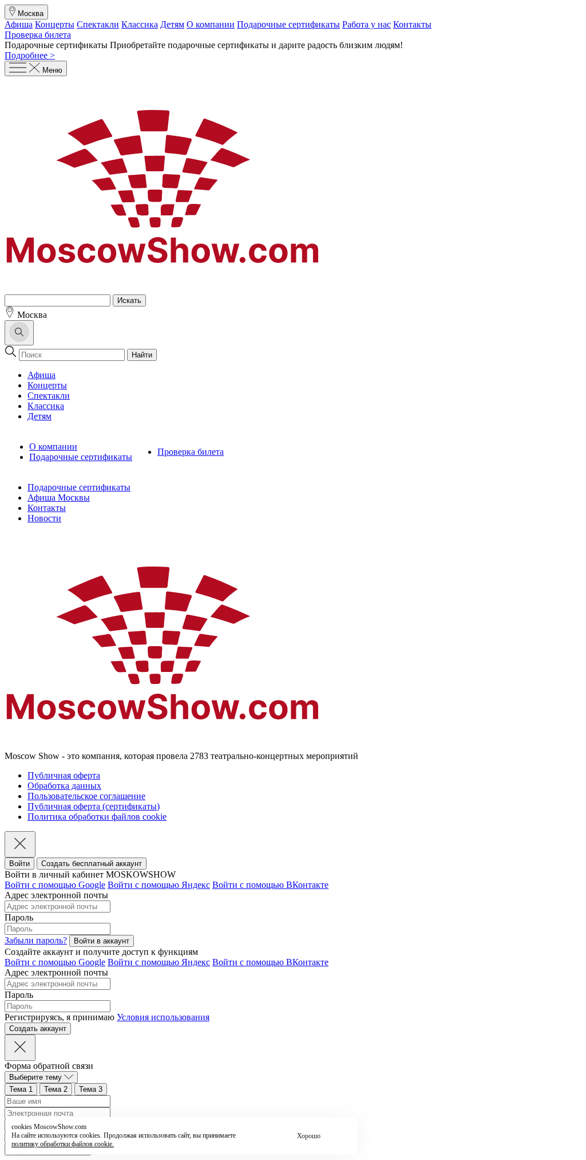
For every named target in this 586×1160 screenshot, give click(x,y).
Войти (19, 863)
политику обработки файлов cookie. (62, 1144)
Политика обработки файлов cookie (97, 816)
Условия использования (163, 1017)
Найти (142, 355)
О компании (211, 24)
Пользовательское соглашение (86, 796)
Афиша (19, 24)
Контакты (412, 24)
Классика (139, 24)
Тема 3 (90, 1089)
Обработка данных (64, 786)
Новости (44, 518)
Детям (172, 24)
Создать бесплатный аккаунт (91, 863)
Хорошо (308, 1136)
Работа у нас (366, 24)
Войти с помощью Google (55, 885)
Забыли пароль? (36, 940)
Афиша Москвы (58, 497)
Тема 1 (21, 1089)
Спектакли (98, 24)
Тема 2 (56, 1089)
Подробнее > (30, 55)
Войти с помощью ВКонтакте (270, 885)
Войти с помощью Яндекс (159, 885)
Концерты (54, 24)
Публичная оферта (63, 775)
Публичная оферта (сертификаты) (93, 806)
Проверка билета (38, 35)
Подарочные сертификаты (288, 24)
